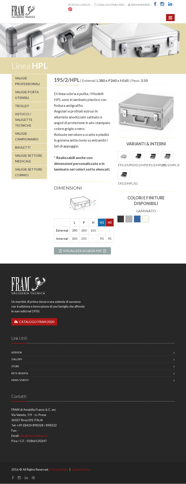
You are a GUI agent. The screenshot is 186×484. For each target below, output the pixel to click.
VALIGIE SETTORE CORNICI (28, 172)
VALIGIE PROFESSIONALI (27, 81)
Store (15, 366)
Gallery (16, 359)
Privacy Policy (59, 469)
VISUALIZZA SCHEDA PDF (82, 251)
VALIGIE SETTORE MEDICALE (28, 158)
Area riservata (140, 4)
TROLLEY (22, 106)
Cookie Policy (81, 469)
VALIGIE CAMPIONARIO (27, 136)
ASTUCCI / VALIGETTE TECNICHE (23, 119)
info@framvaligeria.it (33, 436)
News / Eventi (20, 380)
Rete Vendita (19, 373)
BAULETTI (22, 147)
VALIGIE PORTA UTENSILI (27, 95)
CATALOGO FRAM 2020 (110, 4)
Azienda (16, 352)
